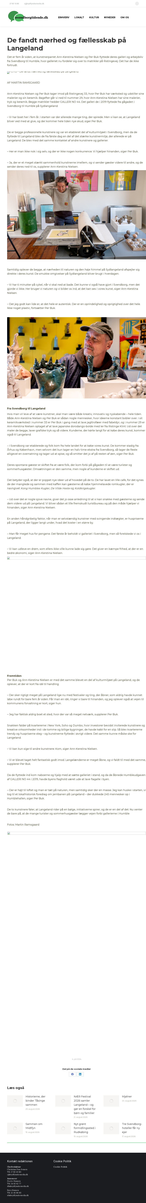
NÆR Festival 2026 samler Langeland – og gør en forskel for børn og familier (85, 1105)
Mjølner (127, 1096)
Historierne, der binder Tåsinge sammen (35, 1100)
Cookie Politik (60, 1167)
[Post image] (15, 1101)
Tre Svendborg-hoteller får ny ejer (132, 1128)
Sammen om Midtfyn (34, 1126)
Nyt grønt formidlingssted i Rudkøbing (85, 1128)
